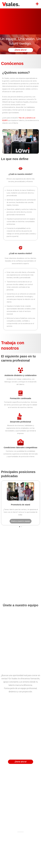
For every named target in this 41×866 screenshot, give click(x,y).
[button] (19, 526)
